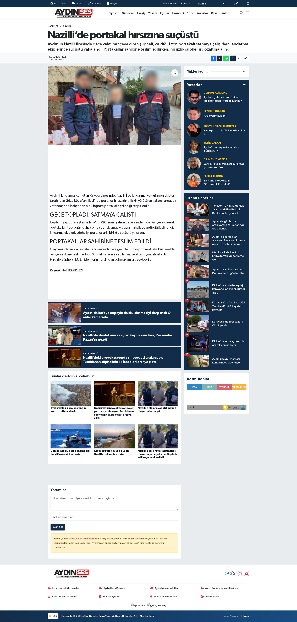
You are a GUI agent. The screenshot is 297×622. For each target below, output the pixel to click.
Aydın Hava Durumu (114, 588)
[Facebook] (228, 573)
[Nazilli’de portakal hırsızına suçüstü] (114, 105)
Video (79, 3)
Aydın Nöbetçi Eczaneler (65, 588)
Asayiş (140, 13)
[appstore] (138, 605)
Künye (113, 3)
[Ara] (241, 13)
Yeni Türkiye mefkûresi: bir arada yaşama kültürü (224, 166)
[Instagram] (240, 573)
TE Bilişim (244, 616)
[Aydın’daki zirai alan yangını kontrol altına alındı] (71, 393)
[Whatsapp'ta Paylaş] (226, 58)
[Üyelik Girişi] (246, 3)
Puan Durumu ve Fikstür (64, 596)
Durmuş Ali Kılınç (215, 93)
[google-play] (157, 605)
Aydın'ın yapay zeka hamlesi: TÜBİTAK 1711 (222, 149)
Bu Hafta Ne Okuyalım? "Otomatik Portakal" (218, 182)
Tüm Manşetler (111, 596)
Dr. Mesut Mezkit (215, 159)
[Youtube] (246, 573)
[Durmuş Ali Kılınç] (194, 96)
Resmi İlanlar (220, 13)
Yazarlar (96, 3)
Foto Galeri (60, 3)
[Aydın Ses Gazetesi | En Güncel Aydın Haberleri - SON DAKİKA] (73, 13)
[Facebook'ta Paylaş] (213, 58)
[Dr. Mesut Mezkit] (194, 163)
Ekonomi (178, 13)
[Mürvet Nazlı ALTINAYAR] (194, 130)
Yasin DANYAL (213, 143)
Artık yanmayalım (215, 115)
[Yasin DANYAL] (194, 146)
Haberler (53, 26)
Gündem (128, 13)
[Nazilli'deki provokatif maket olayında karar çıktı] (158, 393)
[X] (234, 573)
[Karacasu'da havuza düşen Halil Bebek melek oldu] (114, 436)
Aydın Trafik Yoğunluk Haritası (221, 588)
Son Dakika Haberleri (165, 596)
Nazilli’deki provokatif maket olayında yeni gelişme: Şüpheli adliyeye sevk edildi (157, 454)
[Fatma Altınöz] (194, 180)
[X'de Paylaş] (219, 58)
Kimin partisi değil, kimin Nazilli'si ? (225, 132)
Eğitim (164, 13)
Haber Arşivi (212, 596)
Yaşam (152, 13)
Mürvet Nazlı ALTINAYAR (220, 126)
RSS (54, 616)
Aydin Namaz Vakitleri (167, 588)
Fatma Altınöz (214, 176)
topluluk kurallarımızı (81, 538)
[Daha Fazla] (233, 58)
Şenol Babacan (214, 111)
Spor (190, 13)
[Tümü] (244, 71)
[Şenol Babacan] (194, 113)
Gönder (58, 527)
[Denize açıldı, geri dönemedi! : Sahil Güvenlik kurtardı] (71, 436)
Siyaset (114, 13)
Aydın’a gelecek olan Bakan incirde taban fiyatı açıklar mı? (223, 99)
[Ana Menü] (247, 13)
